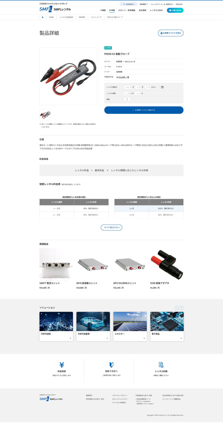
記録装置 (82, 17)
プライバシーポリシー (119, 395)
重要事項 (89, 395)
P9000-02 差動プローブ (115, 17)
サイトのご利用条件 (119, 402)
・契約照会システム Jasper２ (145, 403)
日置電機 (119, 71)
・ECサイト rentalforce (143, 401)
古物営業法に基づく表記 (144, 395)
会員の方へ (169, 4)
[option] (68, 76)
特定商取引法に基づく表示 (95, 399)
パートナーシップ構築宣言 (171, 399)
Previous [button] (176, 307)
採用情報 (143, 4)
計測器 (51, 17)
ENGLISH (179, 4)
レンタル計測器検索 (66, 17)
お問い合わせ (176, 10)
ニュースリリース (156, 4)
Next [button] (180, 307)
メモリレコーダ (96, 17)
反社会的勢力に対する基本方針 (173, 395)
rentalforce (130, 4)
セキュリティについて (119, 399)
